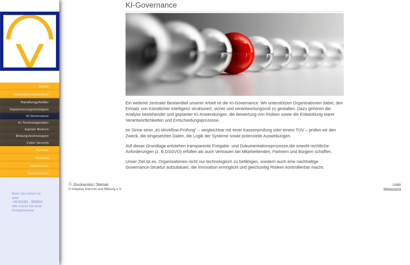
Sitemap (102, 184)
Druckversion (83, 184)
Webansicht (392, 189)
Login (397, 184)
